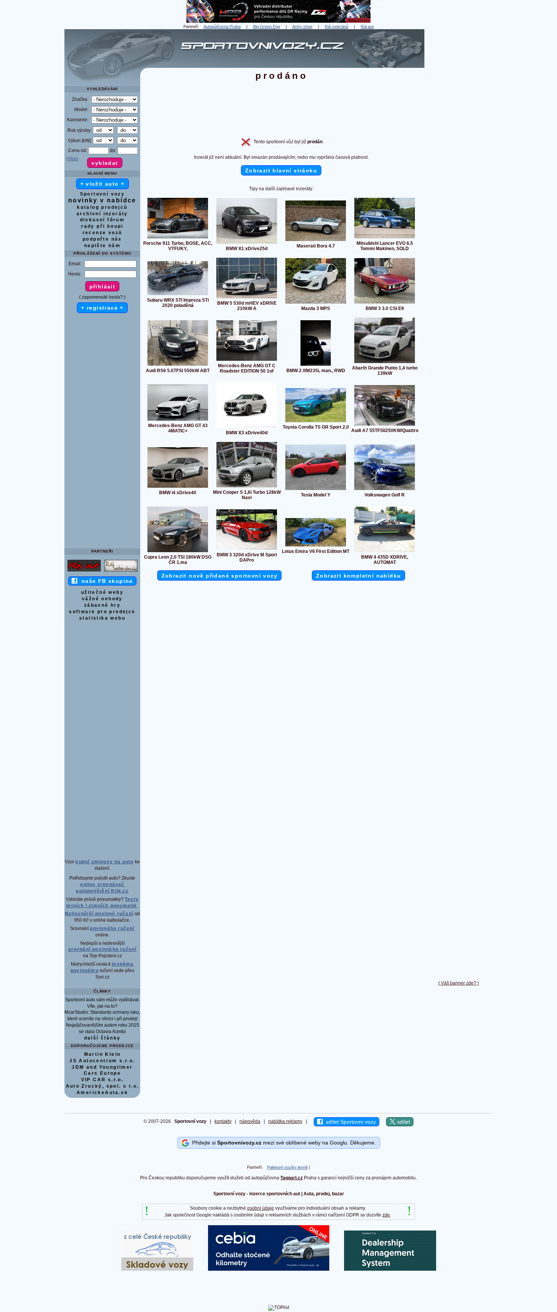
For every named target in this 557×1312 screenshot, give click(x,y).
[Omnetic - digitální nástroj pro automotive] (390, 1269)
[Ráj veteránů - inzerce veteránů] (121, 571)
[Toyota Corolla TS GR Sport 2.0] (315, 421)
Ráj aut (367, 26)
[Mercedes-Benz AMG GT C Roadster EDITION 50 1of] (246, 360)
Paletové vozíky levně (287, 1167)
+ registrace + (102, 308)
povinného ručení (112, 928)
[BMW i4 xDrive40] (177, 487)
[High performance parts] (278, 21)
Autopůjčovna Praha (222, 26)
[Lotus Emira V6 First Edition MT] (315, 546)
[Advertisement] (458, 143)
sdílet (403, 1122)
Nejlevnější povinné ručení (99, 913)
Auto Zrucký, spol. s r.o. (102, 1086)
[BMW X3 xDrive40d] (246, 427)
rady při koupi (102, 226)
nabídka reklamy (285, 1121)
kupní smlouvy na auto (104, 861)
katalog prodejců (102, 207)
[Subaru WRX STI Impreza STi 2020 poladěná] (177, 294)
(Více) (72, 158)
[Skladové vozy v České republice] (157, 1269)
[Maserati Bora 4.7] (315, 240)
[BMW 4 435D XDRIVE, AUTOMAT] (384, 551)
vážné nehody (102, 598)
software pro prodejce (102, 611)
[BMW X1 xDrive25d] (246, 243)
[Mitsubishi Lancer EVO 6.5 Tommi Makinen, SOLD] (384, 238)
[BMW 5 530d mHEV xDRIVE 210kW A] (246, 298)
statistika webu (102, 618)
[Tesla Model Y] (315, 489)
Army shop (302, 26)
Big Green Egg (266, 26)
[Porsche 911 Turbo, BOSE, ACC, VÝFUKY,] (177, 238)
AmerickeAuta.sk (102, 1092)
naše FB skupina (105, 581)
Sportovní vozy (102, 194)
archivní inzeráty (102, 213)
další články (102, 1038)
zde (386, 1215)
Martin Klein (102, 1054)
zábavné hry (102, 605)
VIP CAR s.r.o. (102, 1079)
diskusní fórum (102, 219)
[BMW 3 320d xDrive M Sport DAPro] (246, 549)
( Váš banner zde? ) (458, 983)
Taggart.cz (291, 1177)
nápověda (249, 1121)
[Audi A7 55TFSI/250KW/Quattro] (384, 425)
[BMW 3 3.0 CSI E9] (384, 303)
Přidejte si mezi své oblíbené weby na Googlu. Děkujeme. (282, 1142)
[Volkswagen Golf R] (384, 489)
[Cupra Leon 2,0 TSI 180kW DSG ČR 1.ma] (177, 551)
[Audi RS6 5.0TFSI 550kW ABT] (177, 365)
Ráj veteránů (336, 26)
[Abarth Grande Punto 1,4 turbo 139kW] (384, 362)
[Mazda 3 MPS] (315, 303)
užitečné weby (102, 592)
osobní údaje (260, 1208)
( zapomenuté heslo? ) (102, 297)
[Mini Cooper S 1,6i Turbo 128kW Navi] (246, 487)
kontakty (223, 1121)
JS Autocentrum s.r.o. (102, 1060)
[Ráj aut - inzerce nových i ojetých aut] (84, 571)
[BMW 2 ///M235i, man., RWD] (315, 365)
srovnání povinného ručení (102, 949)
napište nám (102, 245)
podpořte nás (102, 239)
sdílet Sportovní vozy (349, 1122)
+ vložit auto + (102, 184)
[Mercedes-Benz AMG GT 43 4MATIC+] (177, 420)
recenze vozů (102, 232)
